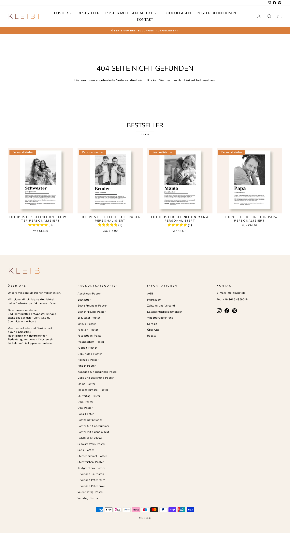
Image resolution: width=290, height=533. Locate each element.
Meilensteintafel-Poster (93, 390)
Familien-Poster (88, 330)
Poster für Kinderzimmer (93, 426)
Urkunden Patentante (91, 480)
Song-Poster (86, 450)
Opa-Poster (85, 408)
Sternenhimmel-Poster (92, 456)
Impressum (154, 300)
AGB (150, 293)
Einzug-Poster (87, 324)
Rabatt (151, 336)
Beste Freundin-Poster (92, 306)
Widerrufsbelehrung (160, 318)
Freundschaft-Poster (91, 342)
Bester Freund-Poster (92, 312)
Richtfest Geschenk (90, 438)
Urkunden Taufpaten (91, 474)
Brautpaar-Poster (89, 318)
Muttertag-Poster (89, 396)
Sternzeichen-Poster (91, 462)
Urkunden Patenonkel (92, 486)
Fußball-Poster (87, 348)
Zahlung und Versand (161, 306)
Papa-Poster (86, 414)
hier (168, 80)
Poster (61, 13)
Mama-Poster (86, 384)
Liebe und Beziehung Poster (96, 378)
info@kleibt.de (236, 293)
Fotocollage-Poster (90, 336)
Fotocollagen (177, 13)
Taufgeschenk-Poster (91, 468)
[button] (38, 225)
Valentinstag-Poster (91, 492)
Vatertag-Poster (88, 498)
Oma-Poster (85, 402)
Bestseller (88, 13)
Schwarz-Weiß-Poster (92, 444)
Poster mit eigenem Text (129, 13)
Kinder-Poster (87, 366)
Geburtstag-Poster (90, 354)
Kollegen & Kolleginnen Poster (98, 372)
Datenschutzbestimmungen (164, 312)
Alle (145, 134)
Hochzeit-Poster (88, 360)
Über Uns (153, 330)
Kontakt (145, 19)
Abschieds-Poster (89, 293)
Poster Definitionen (216, 13)
